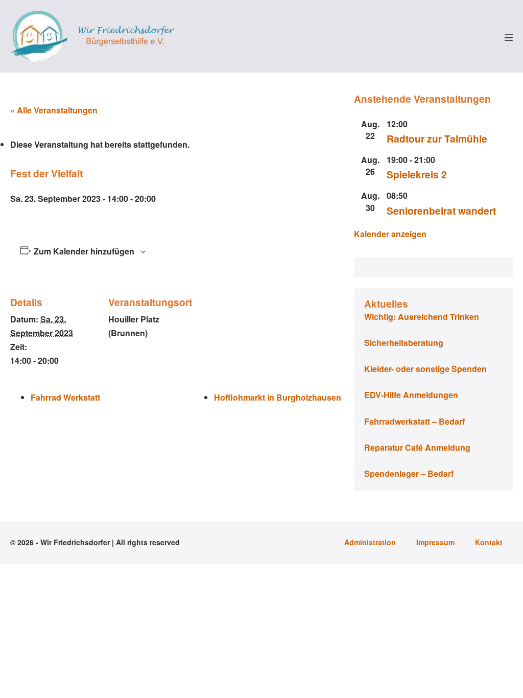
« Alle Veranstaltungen (54, 110)
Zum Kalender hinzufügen (84, 251)
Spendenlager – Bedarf (409, 473)
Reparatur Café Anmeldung (417, 447)
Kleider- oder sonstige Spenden (425, 369)
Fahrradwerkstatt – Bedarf (414, 421)
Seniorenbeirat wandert (441, 210)
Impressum (435, 542)
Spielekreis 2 (417, 174)
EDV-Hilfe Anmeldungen (411, 395)
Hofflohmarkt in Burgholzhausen (277, 397)
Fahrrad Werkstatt (65, 397)
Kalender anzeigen (390, 234)
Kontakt (489, 542)
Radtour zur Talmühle (437, 138)
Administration (370, 542)
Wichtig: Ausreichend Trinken (421, 316)
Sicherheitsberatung (403, 342)
